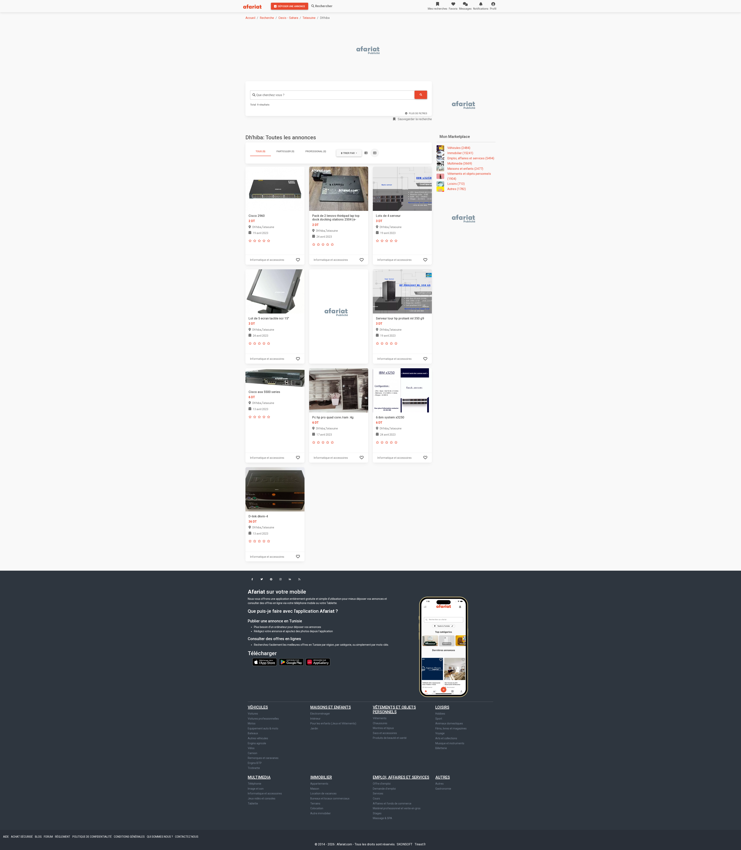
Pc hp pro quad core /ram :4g (333, 417)
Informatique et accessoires (265, 793)
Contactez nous (186, 836)
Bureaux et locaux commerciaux (329, 798)
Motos (251, 723)
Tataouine (309, 18)
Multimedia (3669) (459, 163)
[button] (493, 6)
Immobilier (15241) (460, 153)
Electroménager (320, 713)
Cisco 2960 (257, 216)
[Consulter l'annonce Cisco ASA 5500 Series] (275, 377)
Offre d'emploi (382, 783)
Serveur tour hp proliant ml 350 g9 (400, 318)
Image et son (256, 788)
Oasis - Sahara (288, 18)
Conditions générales (129, 836)
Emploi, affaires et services (401, 777)
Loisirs (442, 707)
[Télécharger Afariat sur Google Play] (291, 661)
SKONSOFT (405, 844)
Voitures (253, 713)
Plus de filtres (418, 113)
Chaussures (380, 723)
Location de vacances (323, 793)
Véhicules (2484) (458, 148)
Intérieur (315, 718)
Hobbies (440, 713)
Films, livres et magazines (451, 728)
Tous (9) (260, 151)
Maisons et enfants (330, 707)
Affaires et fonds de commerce (392, 803)
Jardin (314, 728)
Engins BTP (255, 763)
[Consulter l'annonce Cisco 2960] (275, 188)
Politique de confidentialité (92, 836)
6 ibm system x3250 (390, 417)
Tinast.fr (420, 844)
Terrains (315, 803)
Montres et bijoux (383, 728)
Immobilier (321, 777)
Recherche (267, 18)
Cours (376, 798)
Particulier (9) (285, 151)
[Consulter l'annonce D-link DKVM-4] (275, 489)
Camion (252, 753)
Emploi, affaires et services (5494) (470, 158)
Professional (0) (315, 151)
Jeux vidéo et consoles (261, 798)
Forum (48, 836)
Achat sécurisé (22, 836)
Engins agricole (257, 743)
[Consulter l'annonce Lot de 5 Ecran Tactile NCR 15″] (275, 291)
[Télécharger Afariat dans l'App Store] (264, 661)
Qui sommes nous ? (160, 836)
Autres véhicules (258, 738)
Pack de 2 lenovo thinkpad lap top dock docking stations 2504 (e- (336, 217)
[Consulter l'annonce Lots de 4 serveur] (402, 188)
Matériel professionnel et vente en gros (396, 808)
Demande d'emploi (384, 788)
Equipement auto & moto (263, 728)
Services (378, 793)
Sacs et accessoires (385, 733)
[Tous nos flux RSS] (299, 579)
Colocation (316, 808)
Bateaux (253, 733)
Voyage (440, 733)
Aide (6, 836)
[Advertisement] (361, 51)
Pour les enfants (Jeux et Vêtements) (333, 723)
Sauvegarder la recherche (414, 119)
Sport (438, 718)
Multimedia (259, 777)
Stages (377, 813)
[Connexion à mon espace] (298, 260)
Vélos (251, 748)
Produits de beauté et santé (390, 737)
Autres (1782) (456, 189)
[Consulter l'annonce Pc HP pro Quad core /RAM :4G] (338, 390)
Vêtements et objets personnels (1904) (469, 176)
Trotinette (254, 768)
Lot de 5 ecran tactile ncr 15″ (269, 318)
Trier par (349, 153)
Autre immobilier (320, 813)
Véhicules (258, 707)
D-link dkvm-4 (258, 516)
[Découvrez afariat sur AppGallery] (318, 661)
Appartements (319, 783)
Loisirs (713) (456, 184)
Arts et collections (446, 738)
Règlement (63, 836)
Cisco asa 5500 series (264, 392)
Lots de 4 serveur (388, 216)
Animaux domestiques (449, 723)
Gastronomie (443, 788)
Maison (314, 788)
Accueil (250, 18)
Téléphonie (254, 783)
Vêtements (380, 718)
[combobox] (332, 95)
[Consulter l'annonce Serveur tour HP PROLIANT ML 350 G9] (402, 291)
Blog (38, 836)
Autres (442, 777)
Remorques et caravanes (263, 758)
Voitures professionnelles (263, 718)
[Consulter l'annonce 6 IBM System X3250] (402, 390)
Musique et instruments (449, 743)
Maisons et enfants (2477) (465, 169)
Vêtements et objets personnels (394, 709)
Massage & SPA (382, 818)
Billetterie (441, 748)
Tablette (253, 803)
